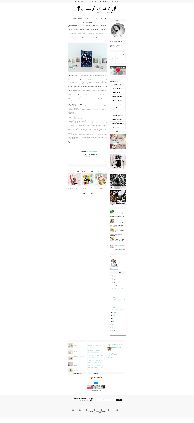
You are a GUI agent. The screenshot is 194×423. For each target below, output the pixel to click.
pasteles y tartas (95, 362)
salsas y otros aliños (97, 365)
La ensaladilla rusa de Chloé (78, 350)
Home (75, 1)
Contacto (117, 1)
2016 (112, 330)
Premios (112, 1)
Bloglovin (118, 60)
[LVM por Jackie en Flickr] (114, 267)
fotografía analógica (100, 355)
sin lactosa (101, 367)
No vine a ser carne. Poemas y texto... (73, 187)
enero (113, 322)
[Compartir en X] (88, 156)
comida (102, 352)
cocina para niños (90, 352)
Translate (117, 81)
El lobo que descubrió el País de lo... (88, 187)
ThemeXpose (97, 411)
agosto (113, 312)
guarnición (93, 357)
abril (113, 318)
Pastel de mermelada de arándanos (117, 309)
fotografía (93, 355)
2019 (112, 325)
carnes (89, 347)
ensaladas (89, 355)
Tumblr (123, 60)
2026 (112, 275)
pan (91, 362)
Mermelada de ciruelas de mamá (120, 245)
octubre (113, 287)
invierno (101, 357)
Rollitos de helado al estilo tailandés (79, 356)
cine (94, 347)
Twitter (118, 56)
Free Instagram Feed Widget (96, 390)
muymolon (109, 360)
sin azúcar (92, 367)
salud (102, 365)
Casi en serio (110, 357)
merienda (96, 360)
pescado (100, 362)
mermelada (100, 360)
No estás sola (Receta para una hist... (100, 187)
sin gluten (96, 367)
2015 (112, 331)
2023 (112, 279)
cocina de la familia (90, 350)
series (89, 367)
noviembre (114, 285)
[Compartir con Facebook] (89, 156)
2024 (112, 278)
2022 (112, 281)
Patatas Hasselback (118, 228)
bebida (100, 345)
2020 (112, 324)
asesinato (96, 345)
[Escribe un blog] (87, 156)
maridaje (89, 360)
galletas (89, 357)
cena (92, 347)
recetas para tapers (90, 365)
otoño (89, 362)
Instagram (123, 56)
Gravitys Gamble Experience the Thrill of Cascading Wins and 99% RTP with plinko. (114, 358)
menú (93, 360)
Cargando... (108, 375)
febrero (113, 321)
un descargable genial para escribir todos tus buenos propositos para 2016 (114, 361)
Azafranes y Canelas (111, 343)
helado (97, 357)
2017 (112, 328)
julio (113, 313)
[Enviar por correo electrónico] (86, 156)
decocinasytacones (111, 346)
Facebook (113, 56)
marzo (113, 319)
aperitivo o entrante (91, 345)
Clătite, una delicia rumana (119, 237)
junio (113, 315)
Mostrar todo (122, 363)
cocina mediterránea (98, 350)
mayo (113, 316)
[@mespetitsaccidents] (92, 378)
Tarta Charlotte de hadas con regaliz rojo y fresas (79, 369)
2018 (112, 327)
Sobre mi (108, 1)
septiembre (114, 310)
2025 (112, 276)
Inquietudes (96, 1)
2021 (112, 282)
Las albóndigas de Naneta (78, 343)
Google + (113, 60)
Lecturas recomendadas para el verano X (79, 363)
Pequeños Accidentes (71, 376)
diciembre (113, 284)
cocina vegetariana (97, 352)
